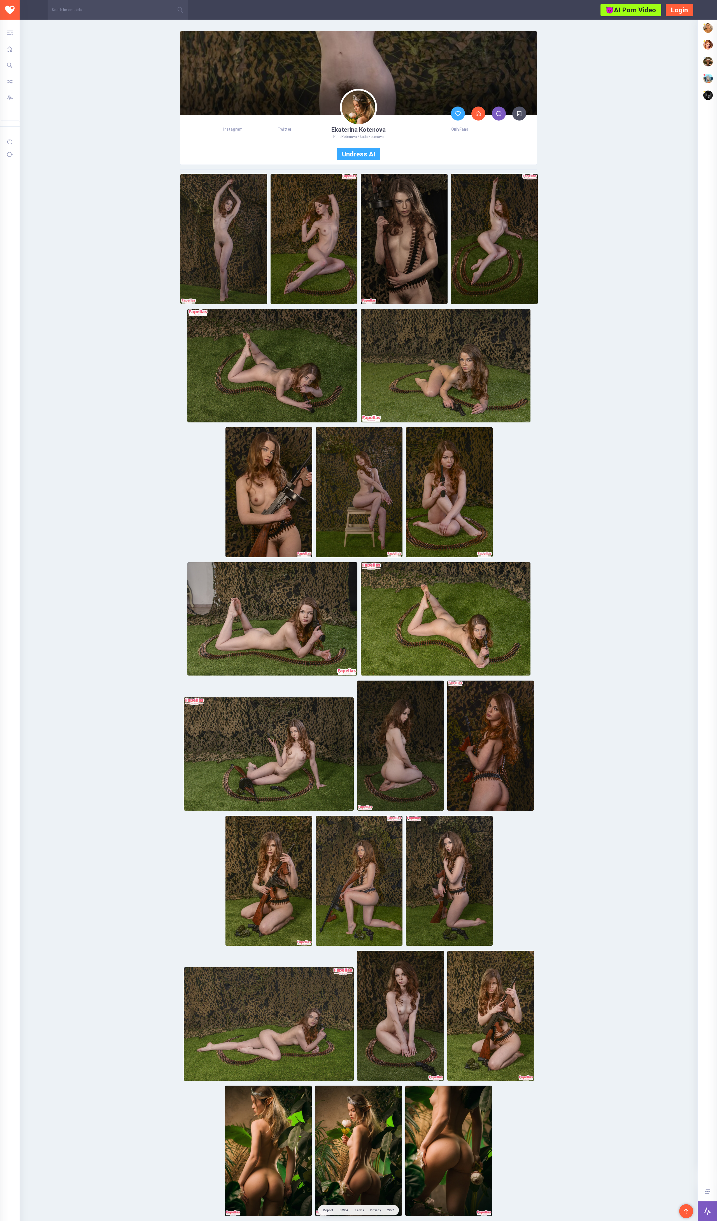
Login (679, 10)
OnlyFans (459, 129)
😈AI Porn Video (631, 10)
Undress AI (358, 154)
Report (328, 1210)
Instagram (233, 129)
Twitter (285, 129)
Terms (359, 1210)
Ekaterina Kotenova (358, 129)
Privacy (375, 1210)
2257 (390, 1210)
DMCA (344, 1210)
